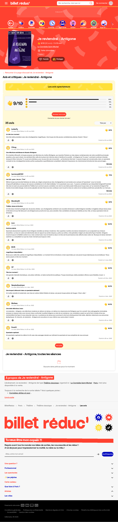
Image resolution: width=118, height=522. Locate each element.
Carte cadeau (10, 482)
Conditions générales (13, 510)
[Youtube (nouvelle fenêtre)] (108, 417)
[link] (57, 129)
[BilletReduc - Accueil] (20, 3)
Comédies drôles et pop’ (19, 393)
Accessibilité (11, 512)
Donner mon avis (59, 114)
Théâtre (29, 406)
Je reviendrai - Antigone (66, 406)
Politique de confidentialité (33, 510)
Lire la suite (9, 397)
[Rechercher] (91, 3)
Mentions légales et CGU (55, 510)
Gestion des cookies (26, 512)
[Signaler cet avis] (13, 140)
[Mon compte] (110, 3)
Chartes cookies (72, 510)
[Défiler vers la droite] (113, 24)
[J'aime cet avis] (8, 140)
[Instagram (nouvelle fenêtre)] (98, 427)
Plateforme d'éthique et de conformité (95, 510)
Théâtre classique (51, 383)
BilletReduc (9, 406)
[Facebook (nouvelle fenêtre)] (98, 417)
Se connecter (101, 3)
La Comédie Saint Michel (48, 47)
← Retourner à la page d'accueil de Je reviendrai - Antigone (28, 73)
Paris (96, 383)
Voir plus (109, 164)
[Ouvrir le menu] (7, 3)
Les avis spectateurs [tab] (59, 86)
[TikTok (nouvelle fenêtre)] (108, 427)
